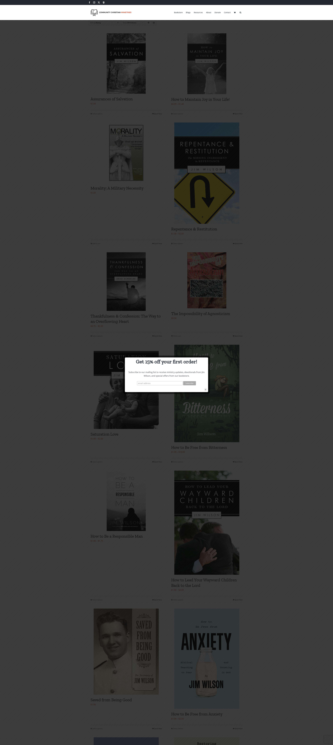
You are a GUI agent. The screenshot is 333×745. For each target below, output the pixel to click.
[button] (240, 12)
